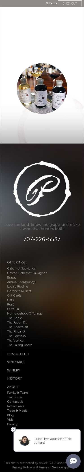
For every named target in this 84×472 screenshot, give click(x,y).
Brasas (11, 277)
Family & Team (17, 393)
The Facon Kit (17, 322)
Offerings (16, 262)
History (14, 378)
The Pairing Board (19, 345)
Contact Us (15, 402)
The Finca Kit (16, 331)
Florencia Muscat (19, 291)
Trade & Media (17, 411)
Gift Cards (14, 295)
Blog (10, 415)
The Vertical (15, 340)
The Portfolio (16, 336)
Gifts (10, 300)
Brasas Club (18, 353)
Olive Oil (13, 309)
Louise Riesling (17, 286)
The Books (14, 318)
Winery (13, 370)
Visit (10, 420)
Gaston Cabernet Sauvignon (27, 273)
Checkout (70, 3)
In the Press (15, 406)
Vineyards (16, 362)
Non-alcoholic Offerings (24, 313)
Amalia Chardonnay (21, 282)
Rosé (10, 304)
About (13, 386)
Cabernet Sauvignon (21, 268)
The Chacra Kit (17, 327)
